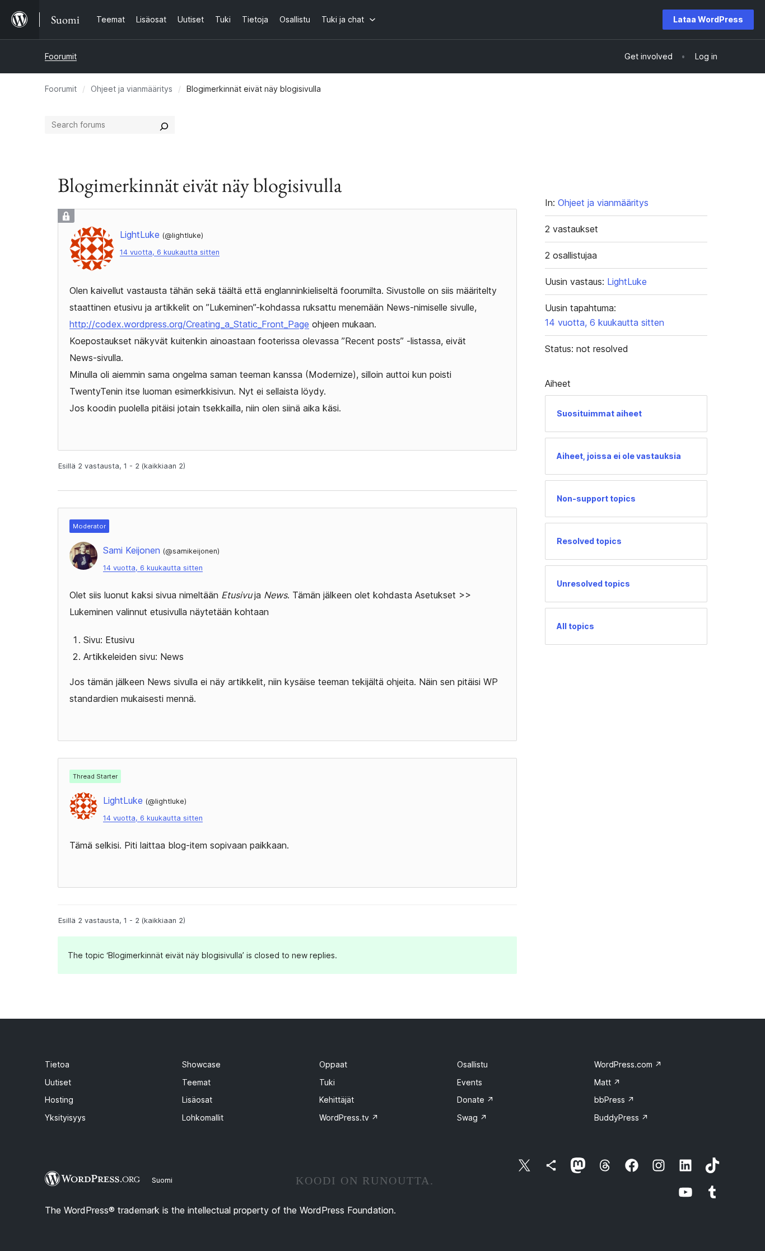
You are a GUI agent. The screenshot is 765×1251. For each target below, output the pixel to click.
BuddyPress (621, 1117)
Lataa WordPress (708, 19)
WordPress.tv (349, 1117)
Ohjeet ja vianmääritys (131, 88)
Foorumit (61, 56)
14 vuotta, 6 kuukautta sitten (170, 252)
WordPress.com (628, 1064)
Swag (472, 1117)
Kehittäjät (336, 1099)
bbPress (614, 1099)
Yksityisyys (65, 1117)
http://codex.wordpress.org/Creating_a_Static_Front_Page (189, 324)
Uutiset (58, 1082)
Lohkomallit (202, 1117)
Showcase (201, 1064)
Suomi (162, 1179)
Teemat (196, 1082)
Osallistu (472, 1064)
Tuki (327, 1082)
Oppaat (333, 1064)
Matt (607, 1082)
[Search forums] (164, 125)
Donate (475, 1099)
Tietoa (57, 1064)
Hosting (59, 1099)
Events (469, 1082)
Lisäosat (197, 1099)
